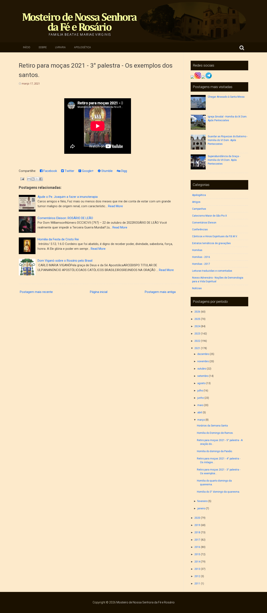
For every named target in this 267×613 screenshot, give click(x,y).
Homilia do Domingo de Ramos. (215, 432)
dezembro (203, 354)
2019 (197, 525)
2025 (197, 319)
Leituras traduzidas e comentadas (212, 270)
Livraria (60, 47)
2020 (197, 517)
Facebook (50, 171)
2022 (197, 340)
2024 (197, 326)
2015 (197, 554)
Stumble (107, 171)
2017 (197, 539)
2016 (197, 547)
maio (200, 405)
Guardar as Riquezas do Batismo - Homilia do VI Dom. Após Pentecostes (227, 140)
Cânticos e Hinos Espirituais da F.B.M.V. (215, 236)
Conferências (200, 229)
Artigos (196, 202)
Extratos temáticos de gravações (211, 243)
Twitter (69, 171)
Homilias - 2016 (201, 257)
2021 (197, 348)
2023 (197, 333)
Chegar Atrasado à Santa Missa (226, 96)
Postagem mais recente (36, 292)
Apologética (82, 47)
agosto (201, 383)
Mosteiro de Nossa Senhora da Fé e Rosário (145, 602)
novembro (203, 361)
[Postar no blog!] (33, 179)
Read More (115, 206)
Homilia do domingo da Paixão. (215, 451)
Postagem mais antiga (160, 292)
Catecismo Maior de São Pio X (209, 215)
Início (26, 47)
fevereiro (202, 501)
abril (199, 412)
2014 (197, 561)
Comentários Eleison (204, 222)
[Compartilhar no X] (37, 179)
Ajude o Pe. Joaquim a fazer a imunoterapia (68, 197)
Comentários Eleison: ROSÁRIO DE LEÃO (65, 218)
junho (200, 397)
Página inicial (98, 292)
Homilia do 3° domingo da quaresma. (218, 491)
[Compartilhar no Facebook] (41, 179)
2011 (197, 583)
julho (200, 390)
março (201, 419)
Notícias (197, 288)
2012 (197, 576)
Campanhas (199, 208)
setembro (202, 376)
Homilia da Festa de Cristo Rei (58, 239)
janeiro (201, 508)
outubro (201, 368)
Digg (123, 171)
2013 (197, 569)
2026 (197, 311)
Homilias (197, 250)
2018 (197, 532)
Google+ (87, 171)
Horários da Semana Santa (212, 425)
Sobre (43, 47)
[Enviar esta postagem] (22, 178)
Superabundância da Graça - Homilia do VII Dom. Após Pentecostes (224, 160)
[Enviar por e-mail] (29, 179)
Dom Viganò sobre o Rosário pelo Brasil (65, 260)
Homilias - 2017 (201, 263)
